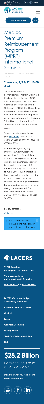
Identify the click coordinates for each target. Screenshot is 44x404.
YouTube (8, 390)
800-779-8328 (11, 284)
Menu (38, 11)
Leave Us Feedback (13, 378)
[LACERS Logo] (13, 10)
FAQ (6, 342)
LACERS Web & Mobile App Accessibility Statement (17, 300)
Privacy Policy (11, 330)
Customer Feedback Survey (17, 307)
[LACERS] (18, 258)
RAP (35, 20)
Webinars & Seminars (14, 324)
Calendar (8, 213)
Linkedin (28, 390)
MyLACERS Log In (18, 20)
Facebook (18, 390)
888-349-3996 (29, 284)
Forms (7, 319)
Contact (8, 313)
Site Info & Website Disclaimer (18, 336)
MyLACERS (14, 136)
